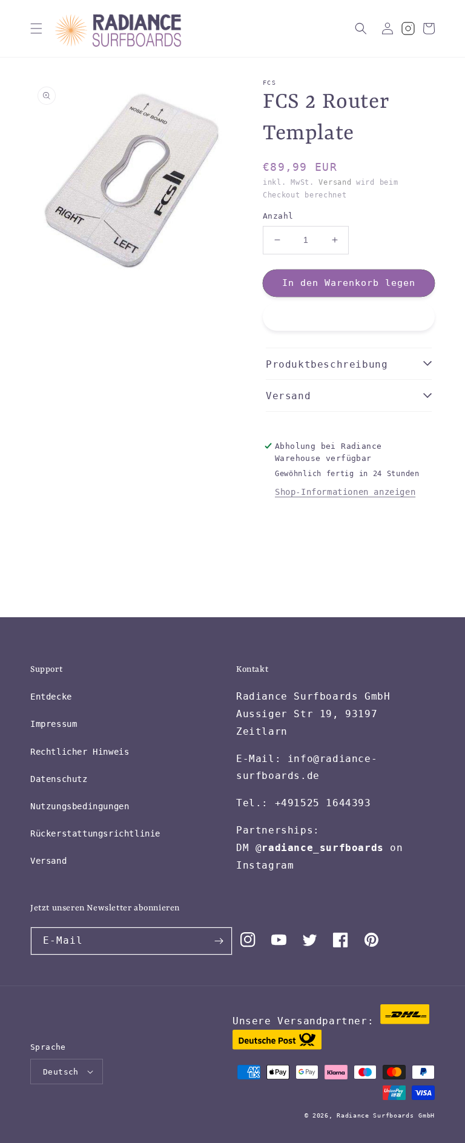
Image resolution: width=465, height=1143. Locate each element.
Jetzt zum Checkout (348, 317)
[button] (36, 28)
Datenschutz (59, 779)
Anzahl (278, 215)
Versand (334, 182)
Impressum (53, 724)
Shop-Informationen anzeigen (345, 492)
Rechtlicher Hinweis (79, 752)
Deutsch (61, 1071)
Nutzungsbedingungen (79, 806)
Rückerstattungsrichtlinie (95, 833)
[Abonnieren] (218, 941)
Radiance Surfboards (375, 1115)
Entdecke (51, 696)
